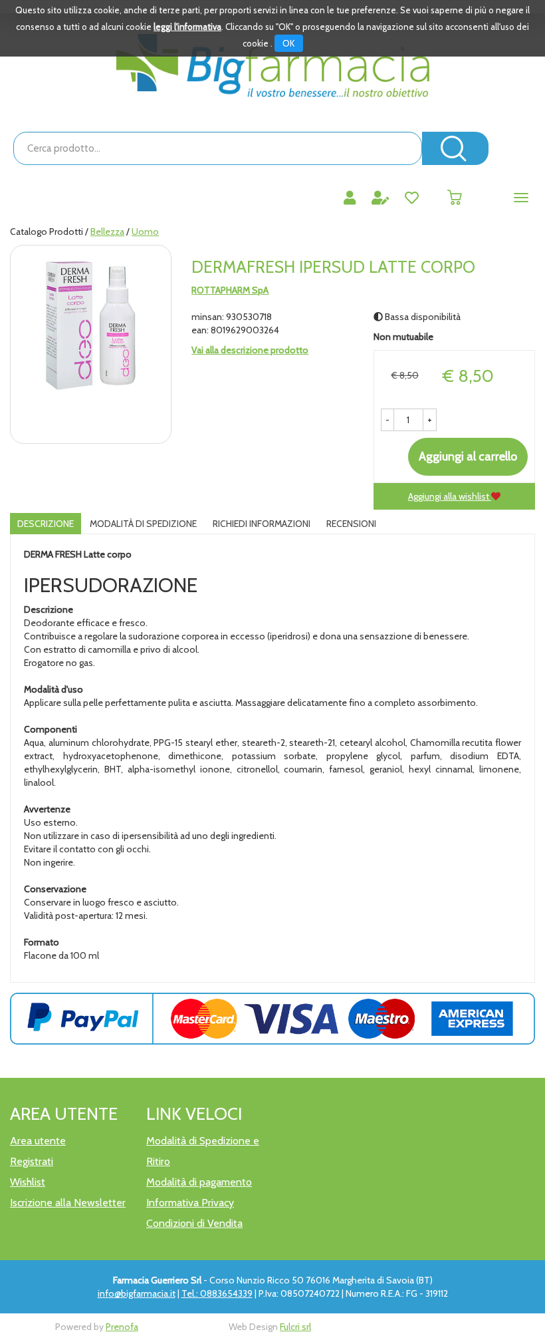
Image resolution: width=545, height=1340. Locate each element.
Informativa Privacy (190, 1202)
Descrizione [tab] (45, 524)
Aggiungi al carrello (468, 456)
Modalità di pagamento (199, 1182)
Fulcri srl (295, 1327)
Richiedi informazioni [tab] (261, 524)
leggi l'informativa (187, 26)
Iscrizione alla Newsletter (68, 1202)
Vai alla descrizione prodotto (249, 350)
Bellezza (107, 232)
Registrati (31, 1161)
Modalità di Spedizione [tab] (143, 524)
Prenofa (122, 1327)
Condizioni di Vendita (194, 1223)
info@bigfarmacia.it (136, 1293)
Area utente (38, 1140)
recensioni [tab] (351, 524)
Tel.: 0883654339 (217, 1293)
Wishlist (27, 1182)
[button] (387, 420)
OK (288, 43)
